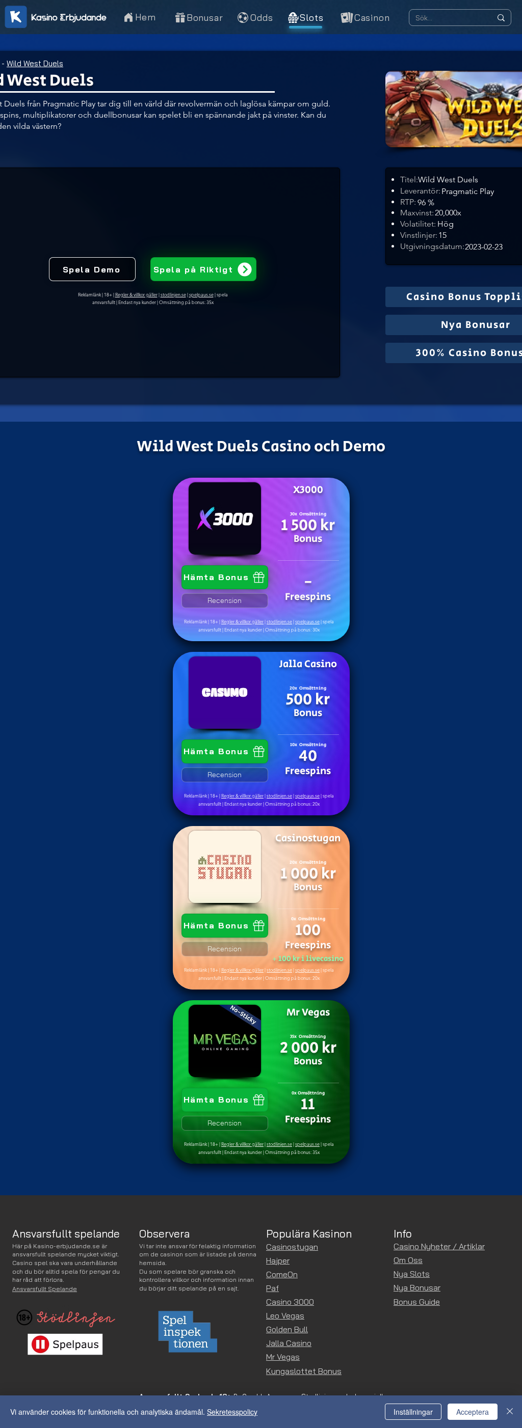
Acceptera (472, 1412)
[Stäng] (510, 1412)
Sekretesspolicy (232, 1412)
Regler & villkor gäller (242, 621)
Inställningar (413, 1412)
